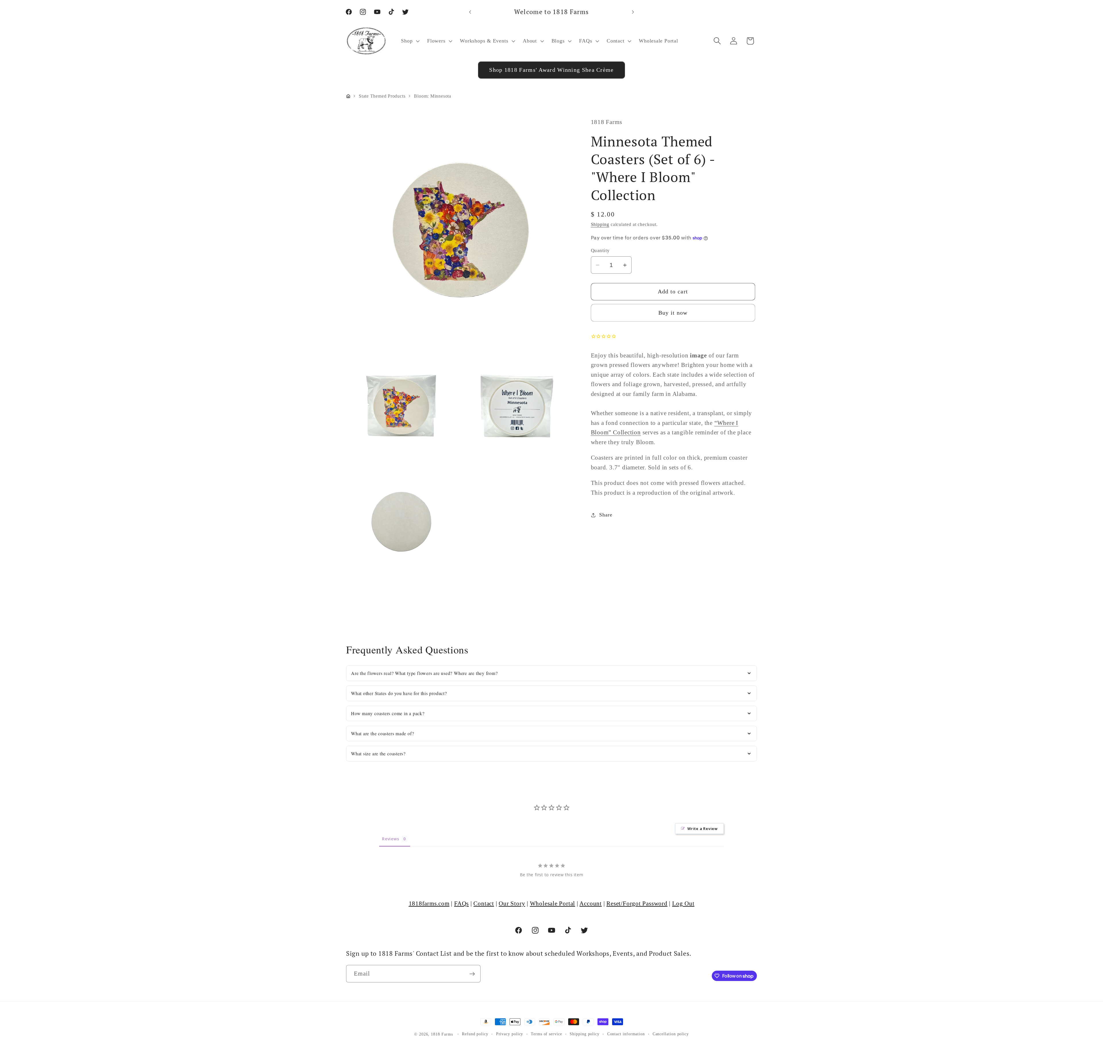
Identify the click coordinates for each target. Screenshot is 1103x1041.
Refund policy (475, 1034)
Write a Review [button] (702, 828)
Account (590, 903)
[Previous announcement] (470, 12)
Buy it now (673, 313)
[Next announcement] (633, 12)
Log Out (683, 903)
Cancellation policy (671, 1034)
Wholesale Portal (552, 903)
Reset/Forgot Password (636, 903)
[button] (410, 41)
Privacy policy (509, 1034)
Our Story (512, 903)
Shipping (600, 224)
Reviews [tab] (390, 838)
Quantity (600, 251)
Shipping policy (584, 1034)
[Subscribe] (472, 974)
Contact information (626, 1034)
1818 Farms (442, 1034)
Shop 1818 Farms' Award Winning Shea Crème (551, 70)
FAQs (461, 903)
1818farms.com (429, 903)
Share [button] (605, 515)
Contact (483, 903)
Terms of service (546, 1034)
